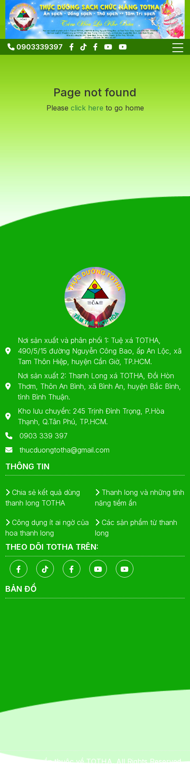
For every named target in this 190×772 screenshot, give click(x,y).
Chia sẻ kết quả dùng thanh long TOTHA (42, 497)
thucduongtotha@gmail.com (64, 449)
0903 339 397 (43, 435)
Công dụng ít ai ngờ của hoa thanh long (47, 527)
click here (87, 107)
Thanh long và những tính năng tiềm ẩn (139, 497)
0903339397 (39, 46)
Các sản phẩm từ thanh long (136, 527)
